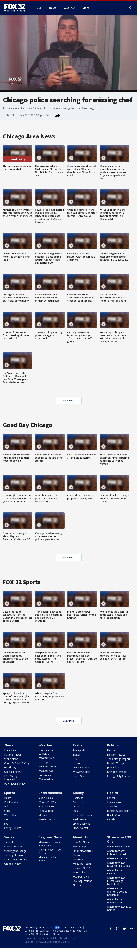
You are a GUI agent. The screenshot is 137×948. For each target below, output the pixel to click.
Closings (43, 762)
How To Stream (82, 842)
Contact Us (79, 855)
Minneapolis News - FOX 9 (50, 859)
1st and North (12, 842)
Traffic (78, 745)
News (8, 745)
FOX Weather (46, 779)
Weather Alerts (47, 758)
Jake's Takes (46, 798)
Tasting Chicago (13, 855)
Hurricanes (45, 775)
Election (111, 750)
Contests (78, 859)
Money (78, 793)
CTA (75, 759)
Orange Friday (12, 863)
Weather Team (47, 766)
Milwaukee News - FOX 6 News (49, 844)
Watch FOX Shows (49, 819)
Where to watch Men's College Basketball (116, 881)
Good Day (10, 767)
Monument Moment (16, 859)
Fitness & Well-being (119, 810)
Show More (68, 400)
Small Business (81, 823)
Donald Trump (115, 763)
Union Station (80, 776)
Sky (6, 823)
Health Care (114, 815)
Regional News (50, 837)
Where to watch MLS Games (119, 908)
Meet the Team (82, 863)
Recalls (111, 819)
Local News (11, 750)
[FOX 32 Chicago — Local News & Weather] (16, 7)
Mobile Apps (80, 846)
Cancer (111, 798)
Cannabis (112, 806)
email (131, 928)
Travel (76, 754)
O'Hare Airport (81, 767)
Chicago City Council (118, 776)
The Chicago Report (118, 759)
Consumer (79, 802)
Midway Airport (81, 771)
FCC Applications (82, 881)
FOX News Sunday (15, 783)
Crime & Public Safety (16, 763)
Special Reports (13, 771)
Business (78, 798)
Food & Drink (46, 810)
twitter (124, 928)
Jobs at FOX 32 (81, 868)
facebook (111, 928)
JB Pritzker (113, 767)
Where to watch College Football (116, 852)
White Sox (10, 815)
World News (11, 759)
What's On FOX (47, 802)
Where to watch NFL (119, 846)
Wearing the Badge (15, 851)
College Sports (12, 828)
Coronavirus (114, 802)
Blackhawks (11, 802)
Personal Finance (83, 815)
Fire (6, 819)
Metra (76, 763)
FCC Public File (81, 876)
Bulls (7, 806)
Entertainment (50, 793)
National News (12, 754)
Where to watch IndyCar (116, 871)
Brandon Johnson (117, 771)
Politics (113, 745)
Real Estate (79, 819)
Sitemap (77, 885)
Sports (9, 793)
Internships (79, 872)
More (85, 7)
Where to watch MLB (119, 858)
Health (112, 793)
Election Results (116, 754)
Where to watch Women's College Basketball (117, 891)
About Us (80, 837)
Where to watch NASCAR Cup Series (118, 864)
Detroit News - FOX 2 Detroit (51, 851)
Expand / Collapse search (130, 8)
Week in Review (13, 846)
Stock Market (80, 828)
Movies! (43, 815)
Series (9, 837)
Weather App (46, 770)
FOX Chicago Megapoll (11, 777)
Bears (7, 798)
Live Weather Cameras (46, 752)
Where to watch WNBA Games (116, 900)
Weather (45, 745)
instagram (118, 928)
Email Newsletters (83, 851)
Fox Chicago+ (46, 806)
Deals (76, 806)
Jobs (75, 810)
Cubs (7, 810)
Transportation (81, 750)
